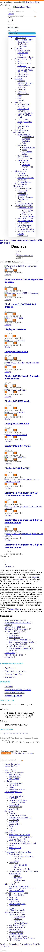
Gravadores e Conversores (23, 110)
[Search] (35, 16)
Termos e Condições (13, 674)
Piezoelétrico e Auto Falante (22, 938)
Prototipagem (23, 135)
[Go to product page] (24, 267)
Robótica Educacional (10, 240)
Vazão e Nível (23, 94)
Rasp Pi (8, 625)
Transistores (22, 199)
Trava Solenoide (24, 225)
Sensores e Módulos (13, 631)
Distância (21, 81)
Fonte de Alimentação (22, 174)
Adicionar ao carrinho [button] (14, 273)
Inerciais (20, 100)
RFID (19, 61)
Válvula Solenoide (25, 221)
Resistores (21, 193)
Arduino (18, 48)
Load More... (10, 566)
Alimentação (20, 171)
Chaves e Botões (24, 188)
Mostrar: (3, 556)
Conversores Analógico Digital (24, 120)
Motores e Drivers (24, 208)
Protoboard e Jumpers (28, 138)
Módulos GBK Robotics (23, 105)
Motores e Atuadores (24, 206)
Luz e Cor (21, 91)
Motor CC (26, 212)
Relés (19, 201)
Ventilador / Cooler (25, 218)
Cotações (32, 240)
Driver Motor (27, 210)
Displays (20, 128)
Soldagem (21, 145)
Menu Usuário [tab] (11, 766)
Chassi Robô (22, 236)
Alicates (25, 163)
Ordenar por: (6, 262)
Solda (24, 150)
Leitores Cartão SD (25, 113)
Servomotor (27, 214)
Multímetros (27, 167)
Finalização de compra (21, 753)
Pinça (24, 169)
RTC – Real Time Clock (19, 841)
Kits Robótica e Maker (24, 40)
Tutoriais (24, 240)
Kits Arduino (22, 44)
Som (19, 98)
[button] (11, 9)
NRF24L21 (21, 66)
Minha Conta (20, 38)
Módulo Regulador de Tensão (25, 179)
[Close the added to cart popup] (33, 753)
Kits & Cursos (22, 42)
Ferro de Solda (28, 147)
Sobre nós (9, 687)
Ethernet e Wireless (26, 68)
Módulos (18, 102)
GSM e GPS (22, 72)
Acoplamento (23, 223)
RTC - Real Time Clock (18, 640)
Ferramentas (23, 160)
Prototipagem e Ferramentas (20, 131)
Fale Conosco (10, 668)
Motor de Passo (28, 216)
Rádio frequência (24, 63)
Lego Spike (22, 46)
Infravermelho (23, 74)
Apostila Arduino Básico (14, 693)
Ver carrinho (6, 753)
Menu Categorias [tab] (12, 764)
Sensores (18, 79)
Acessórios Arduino (25, 57)
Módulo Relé (23, 126)
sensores (35, 577)
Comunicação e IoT (23, 59)
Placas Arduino (23, 51)
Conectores (22, 190)
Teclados (26, 141)
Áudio (20, 124)
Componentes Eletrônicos (20, 185)
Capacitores (22, 195)
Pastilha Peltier (23, 227)
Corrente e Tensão (25, 83)
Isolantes (26, 165)
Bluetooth (22, 76)
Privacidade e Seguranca (15, 671)
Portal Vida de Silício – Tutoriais (18, 690)
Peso (19, 96)
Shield (20, 55)
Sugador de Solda (22, 869)
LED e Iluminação (25, 203)
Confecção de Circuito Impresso (24, 157)
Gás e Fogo (22, 89)
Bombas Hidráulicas (25, 229)
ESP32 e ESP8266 (25, 70)
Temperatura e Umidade (23, 86)
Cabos (24, 143)
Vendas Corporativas (13, 696)
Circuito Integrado (25, 197)
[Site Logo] (30, 2)
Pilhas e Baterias (24, 182)
